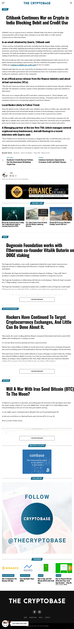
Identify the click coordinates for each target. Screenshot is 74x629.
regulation (46, 153)
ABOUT (41, 617)
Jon (11, 173)
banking (17, 153)
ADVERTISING (33, 617)
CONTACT (47, 617)
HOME (25, 617)
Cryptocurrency (27, 153)
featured (37, 153)
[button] (5, 623)
